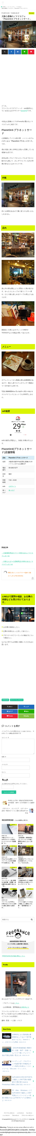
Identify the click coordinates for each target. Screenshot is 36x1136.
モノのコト (29, 1113)
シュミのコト (6, 1115)
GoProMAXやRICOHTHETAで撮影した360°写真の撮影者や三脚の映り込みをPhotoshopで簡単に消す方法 (17, 1080)
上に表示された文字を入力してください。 (15, 784)
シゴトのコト (20, 1113)
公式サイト (12, 486)
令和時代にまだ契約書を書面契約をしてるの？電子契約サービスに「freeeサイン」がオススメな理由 (16, 1038)
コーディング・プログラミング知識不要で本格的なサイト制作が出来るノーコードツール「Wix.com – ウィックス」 (16, 1066)
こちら (16, 1003)
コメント (5, 737)
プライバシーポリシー (28, 1115)
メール (5, 764)
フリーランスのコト (17, 700)
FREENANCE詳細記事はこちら (13, 956)
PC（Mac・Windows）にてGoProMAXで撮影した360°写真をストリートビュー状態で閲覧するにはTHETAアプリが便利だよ (17, 1095)
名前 (4, 757)
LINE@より (25, 1007)
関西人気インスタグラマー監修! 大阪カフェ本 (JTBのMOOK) (19, 574)
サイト (4, 772)
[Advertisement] (18, 77)
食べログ (12, 490)
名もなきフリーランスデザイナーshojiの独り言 (18, 6)
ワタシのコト (15, 1115)
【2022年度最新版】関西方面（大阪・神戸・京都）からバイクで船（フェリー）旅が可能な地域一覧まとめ (17, 1051)
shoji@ (23, 111)
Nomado (6, 700)
